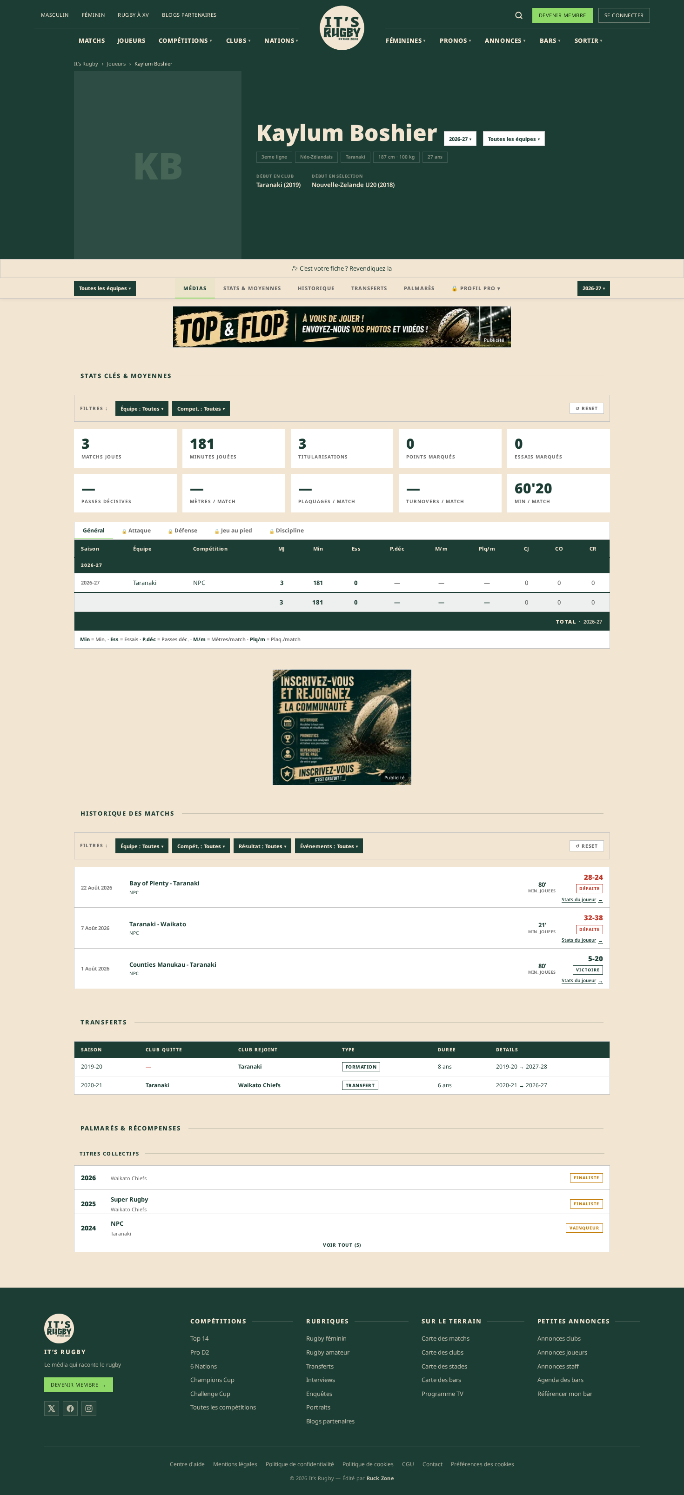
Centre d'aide (187, 1464)
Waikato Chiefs (259, 1085)
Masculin (55, 14)
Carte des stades (444, 1366)
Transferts (369, 288)
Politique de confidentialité (300, 1464)
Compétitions (185, 40)
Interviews (320, 1379)
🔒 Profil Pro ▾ (476, 288)
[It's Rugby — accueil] (342, 28)
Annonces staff (558, 1366)
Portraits (318, 1407)
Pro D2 (199, 1352)
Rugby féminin (326, 1338)
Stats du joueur (582, 899)
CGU (408, 1464)
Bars (550, 40)
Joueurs (131, 40)
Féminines (406, 40)
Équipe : (142, 408)
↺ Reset (587, 408)
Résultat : (262, 846)
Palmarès (419, 288)
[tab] (93, 530)
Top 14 (199, 1338)
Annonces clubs (559, 1338)
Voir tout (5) (342, 1245)
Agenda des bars (560, 1379)
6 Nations (203, 1366)
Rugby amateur (327, 1352)
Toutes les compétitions (223, 1407)
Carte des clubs (442, 1352)
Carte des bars (441, 1379)
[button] (342, 887)
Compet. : (201, 408)
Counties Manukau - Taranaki (172, 964)
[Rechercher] (519, 15)
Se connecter (624, 15)
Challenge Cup (210, 1393)
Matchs (92, 40)
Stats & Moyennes (252, 288)
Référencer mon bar (564, 1393)
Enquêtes (319, 1393)
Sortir (589, 40)
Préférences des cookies (482, 1464)
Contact (432, 1464)
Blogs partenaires (189, 14)
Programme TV (442, 1393)
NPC (134, 892)
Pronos (455, 40)
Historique (316, 288)
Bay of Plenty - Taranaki (164, 883)
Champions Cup (212, 1379)
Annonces (505, 40)
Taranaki (250, 1066)
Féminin (93, 14)
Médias (195, 288)
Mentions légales (235, 1464)
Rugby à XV (133, 14)
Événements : (329, 846)
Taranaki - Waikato (157, 924)
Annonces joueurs (562, 1352)
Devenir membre (562, 15)
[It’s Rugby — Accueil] (59, 1328)
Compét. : (201, 846)
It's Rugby (86, 63)
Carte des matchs (445, 1338)
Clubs (238, 40)
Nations (281, 40)
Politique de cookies (368, 1464)
